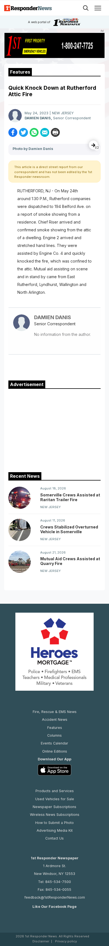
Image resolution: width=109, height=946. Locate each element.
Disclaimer (40, 941)
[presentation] (93, 144)
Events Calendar (54, 743)
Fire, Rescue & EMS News (55, 712)
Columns (54, 735)
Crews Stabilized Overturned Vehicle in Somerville (69, 529)
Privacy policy (66, 941)
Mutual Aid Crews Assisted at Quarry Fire (70, 561)
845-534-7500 (58, 882)
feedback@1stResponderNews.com (54, 897)
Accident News (54, 719)
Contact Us (54, 838)
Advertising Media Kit (55, 830)
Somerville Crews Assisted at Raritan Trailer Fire (70, 497)
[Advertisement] (54, 429)
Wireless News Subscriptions (54, 814)
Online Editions (54, 751)
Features (54, 728)
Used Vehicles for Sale (54, 799)
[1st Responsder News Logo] (28, 8)
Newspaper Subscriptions (54, 807)
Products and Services (54, 791)
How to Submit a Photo (54, 823)
